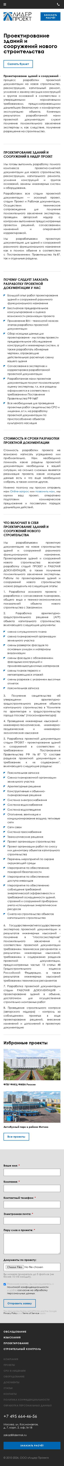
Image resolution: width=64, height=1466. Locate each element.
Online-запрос (19, 491)
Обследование (15, 1331)
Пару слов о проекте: (19, 1230)
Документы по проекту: (20, 1260)
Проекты (9, 1364)
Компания (11, 1359)
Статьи (8, 1388)
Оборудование (14, 1376)
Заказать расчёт (32, 1445)
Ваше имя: (12, 1165)
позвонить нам (45, 491)
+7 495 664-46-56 (20, 1416)
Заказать (50, 16)
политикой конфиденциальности (28, 1286)
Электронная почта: (18, 1214)
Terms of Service (31, 1313)
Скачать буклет (18, 63)
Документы (11, 1382)
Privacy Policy (10, 1313)
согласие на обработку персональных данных (27, 1292)
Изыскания (12, 1337)
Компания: (12, 1181)
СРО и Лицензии (15, 1370)
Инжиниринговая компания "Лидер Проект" (17, 16)
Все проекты (16, 1136)
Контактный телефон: (20, 1198)
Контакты (10, 1393)
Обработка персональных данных (28, 1405)
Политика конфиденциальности (27, 1399)
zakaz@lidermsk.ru (15, 1435)
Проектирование (16, 1343)
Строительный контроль (22, 1348)
